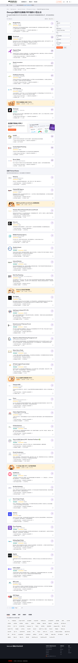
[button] (64, 1)
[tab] (8, 615)
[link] (30, 2)
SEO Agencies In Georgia (31, 9)
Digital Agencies (13, 9)
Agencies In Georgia (21, 9)
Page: (16, 607)
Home (8, 9)
